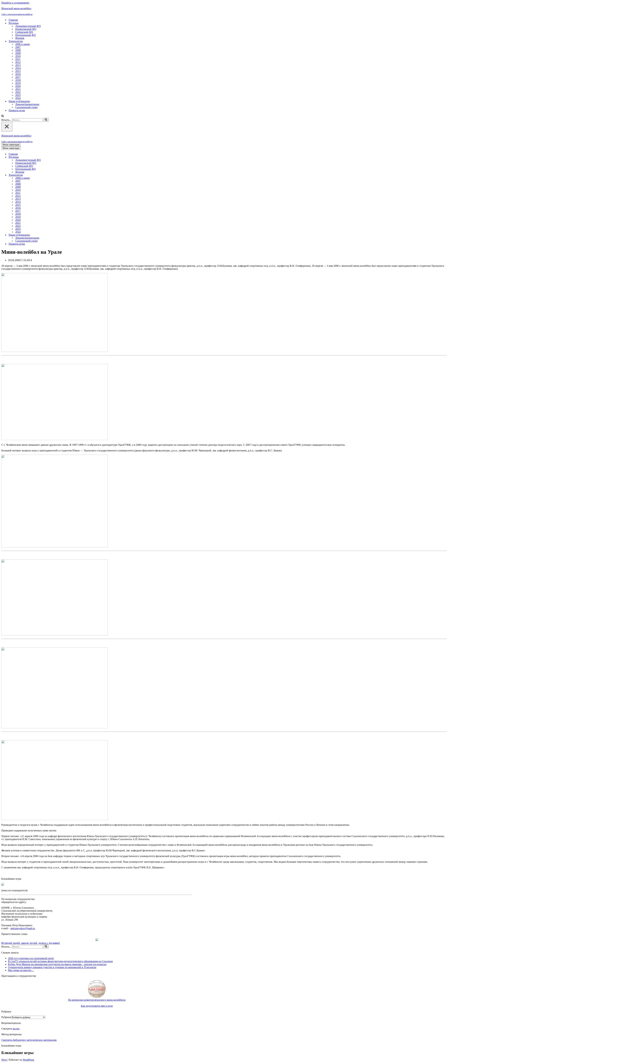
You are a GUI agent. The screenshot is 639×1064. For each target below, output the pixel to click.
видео (16, 1028)
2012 (18, 62)
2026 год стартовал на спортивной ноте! (31, 958)
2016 (18, 74)
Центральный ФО (25, 35)
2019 (18, 83)
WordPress (28, 1059)
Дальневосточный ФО (28, 26)
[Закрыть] (6, 127)
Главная (13, 19)
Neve (4, 1059)
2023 (18, 95)
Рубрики (6, 1017)
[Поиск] (2, 116)
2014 (18, 68)
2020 (18, 86)
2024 (18, 98)
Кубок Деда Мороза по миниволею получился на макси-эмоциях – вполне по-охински (57, 964)
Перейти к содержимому (15, 2)
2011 (17, 59)
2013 (18, 65)
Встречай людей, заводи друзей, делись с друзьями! (30, 943)
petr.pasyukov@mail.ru (22, 928)
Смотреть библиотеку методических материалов (29, 1040)
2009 (18, 53)
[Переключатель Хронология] (60, 175)
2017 (18, 77)
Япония (19, 38)
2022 (18, 92)
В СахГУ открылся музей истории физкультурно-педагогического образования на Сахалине (60, 961)
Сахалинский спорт (26, 107)
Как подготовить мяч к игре (97, 1005)
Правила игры (17, 110)
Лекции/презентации (27, 104)
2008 (18, 50)
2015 (18, 71)
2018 (18, 80)
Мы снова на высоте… (21, 970)
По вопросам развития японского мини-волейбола (96, 999)
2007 (18, 47)
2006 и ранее (22, 44)
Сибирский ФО (24, 32)
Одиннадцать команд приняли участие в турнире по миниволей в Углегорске (52, 967)
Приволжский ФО (25, 29)
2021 (18, 89)
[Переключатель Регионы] (60, 157)
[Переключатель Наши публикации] (60, 235)
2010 (18, 56)
